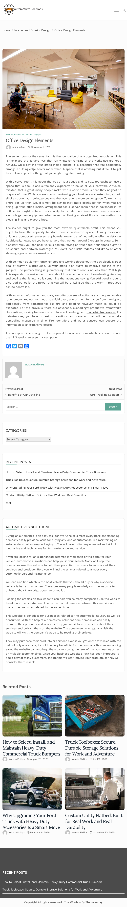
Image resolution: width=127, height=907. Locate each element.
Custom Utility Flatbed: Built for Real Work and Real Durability (46, 495)
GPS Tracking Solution (104, 394)
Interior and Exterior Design (23, 134)
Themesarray (93, 902)
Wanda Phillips (17, 759)
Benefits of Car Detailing (24, 394)
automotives (18, 147)
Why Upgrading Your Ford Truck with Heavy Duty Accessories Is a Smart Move (57, 487)
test (8, 503)
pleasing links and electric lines (26, 219)
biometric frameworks (101, 312)
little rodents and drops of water (98, 249)
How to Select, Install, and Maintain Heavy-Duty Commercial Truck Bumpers (56, 472)
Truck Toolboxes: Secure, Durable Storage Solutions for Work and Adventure (56, 480)
